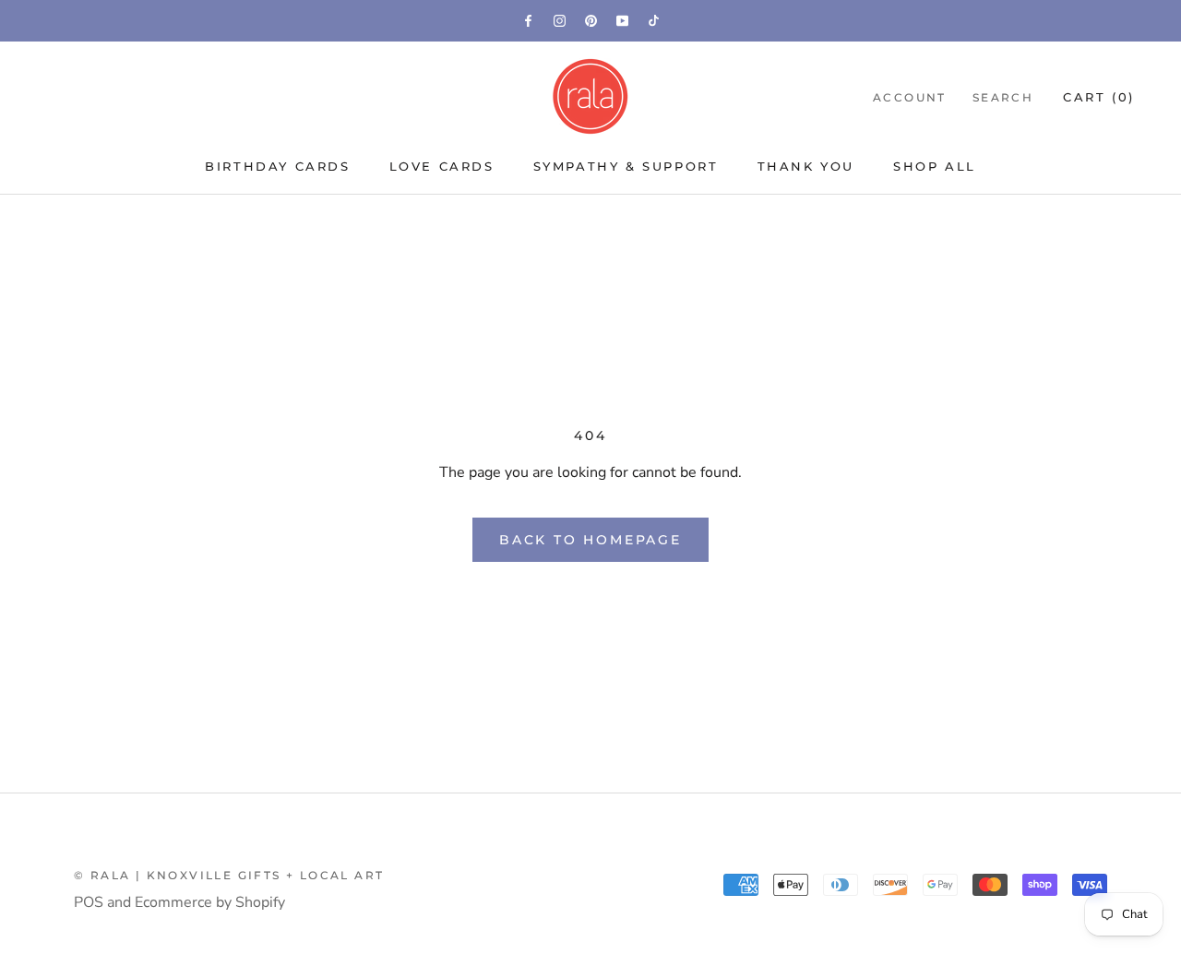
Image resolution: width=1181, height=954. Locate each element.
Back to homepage (590, 539)
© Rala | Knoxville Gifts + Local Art (229, 875)
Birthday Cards (277, 166)
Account (910, 97)
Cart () (1099, 96)
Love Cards (442, 166)
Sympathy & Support (626, 166)
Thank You (806, 166)
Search (1002, 97)
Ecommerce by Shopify (210, 902)
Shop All (934, 166)
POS (88, 902)
